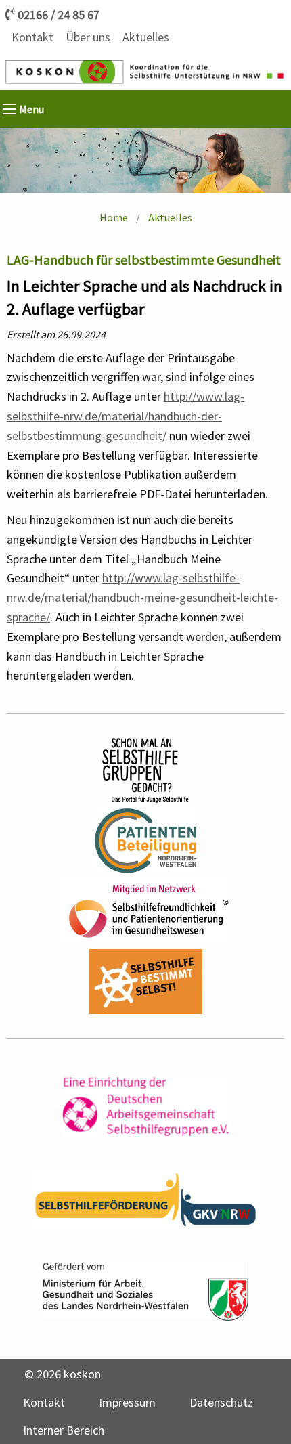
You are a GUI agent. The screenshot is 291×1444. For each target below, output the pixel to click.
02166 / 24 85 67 (58, 15)
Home (113, 217)
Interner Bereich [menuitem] (63, 1430)
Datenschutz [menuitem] (221, 1402)
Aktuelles (170, 217)
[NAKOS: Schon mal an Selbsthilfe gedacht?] (145, 770)
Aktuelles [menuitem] (145, 37)
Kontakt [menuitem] (32, 37)
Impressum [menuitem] (127, 1402)
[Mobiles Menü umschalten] (9, 109)
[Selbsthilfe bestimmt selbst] (145, 981)
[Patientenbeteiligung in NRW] (146, 841)
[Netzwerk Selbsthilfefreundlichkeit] (145, 911)
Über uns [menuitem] (88, 37)
